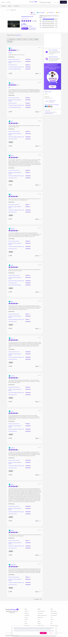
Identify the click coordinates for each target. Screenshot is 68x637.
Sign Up (52, 623)
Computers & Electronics (24, 18)
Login (51, 621)
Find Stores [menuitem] (3, 2)
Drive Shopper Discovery (41, 611)
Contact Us (52, 619)
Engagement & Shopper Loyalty (42, 615)
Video (25, 621)
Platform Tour (27, 611)
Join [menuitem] (55, 2)
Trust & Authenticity (54, 615)
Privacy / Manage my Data (54, 625)
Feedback (26, 623)
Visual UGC (26, 619)
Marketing (39, 623)
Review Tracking (27, 625)
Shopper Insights (40, 617)
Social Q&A (26, 617)
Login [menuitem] (57, 2)
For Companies (63, 2)
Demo (38, 619)
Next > (41, 599)
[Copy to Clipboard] (51, 106)
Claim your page (52, 87)
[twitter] (47, 106)
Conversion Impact (40, 613)
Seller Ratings (27, 613)
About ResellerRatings (54, 613)
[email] (50, 106)
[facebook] (45, 106)
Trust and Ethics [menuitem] (9, 2)
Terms (51, 617)
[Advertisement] (52, 40)
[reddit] (48, 106)
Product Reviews (27, 615)
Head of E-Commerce (41, 625)
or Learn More (53, 68)
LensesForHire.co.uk (27, 16)
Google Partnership (53, 611)
